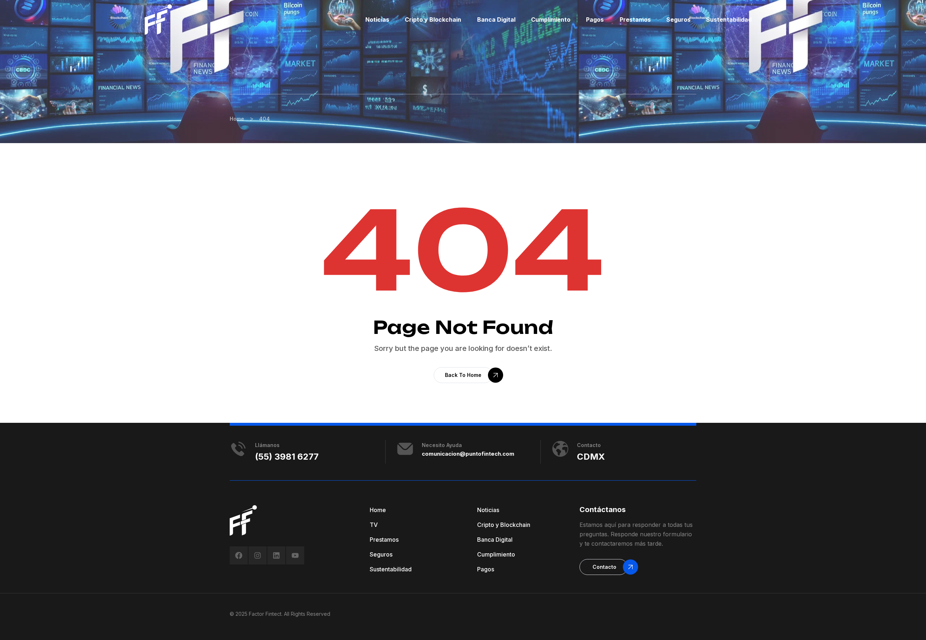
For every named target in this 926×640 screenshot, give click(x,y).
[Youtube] (295, 555)
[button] (463, 375)
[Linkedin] (276, 555)
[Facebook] (239, 555)
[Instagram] (258, 555)
